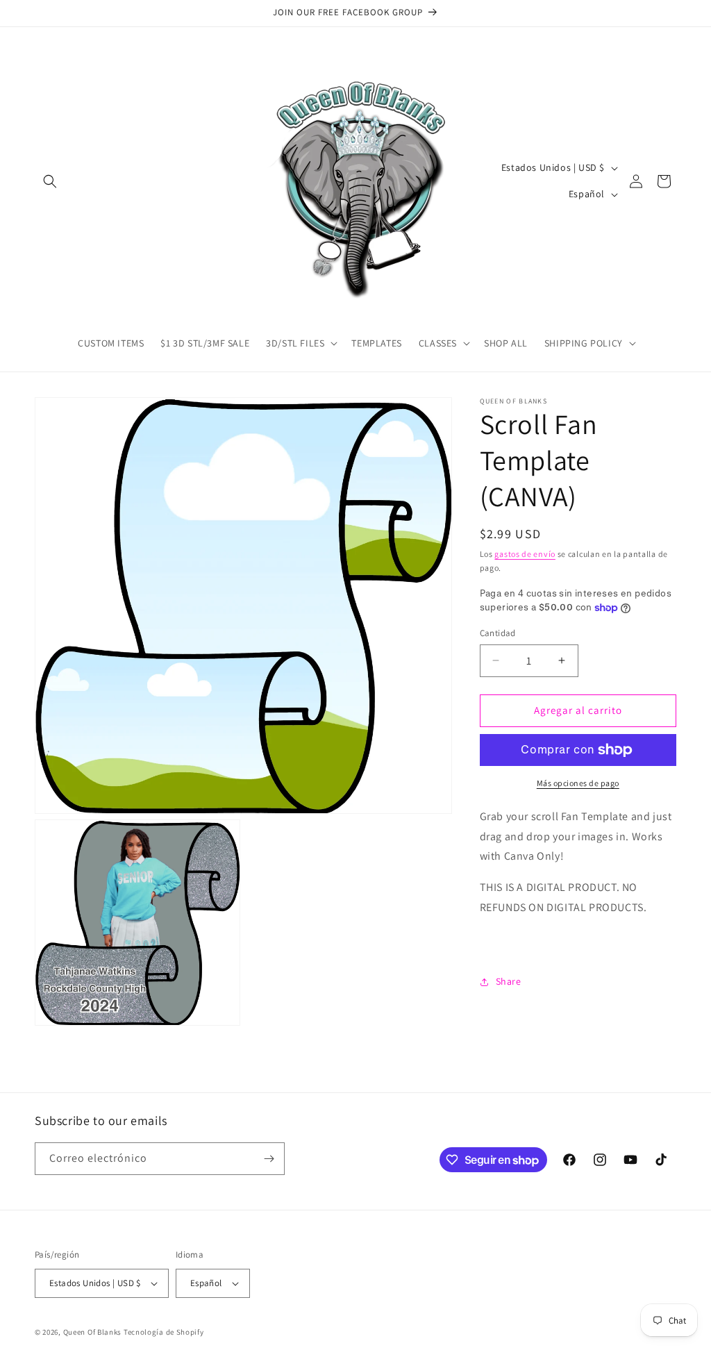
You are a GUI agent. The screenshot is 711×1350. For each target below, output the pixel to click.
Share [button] (508, 981)
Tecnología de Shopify (164, 1332)
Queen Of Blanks (92, 1332)
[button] (50, 181)
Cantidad (498, 633)
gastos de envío (524, 554)
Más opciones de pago (578, 783)
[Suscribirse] (268, 1158)
